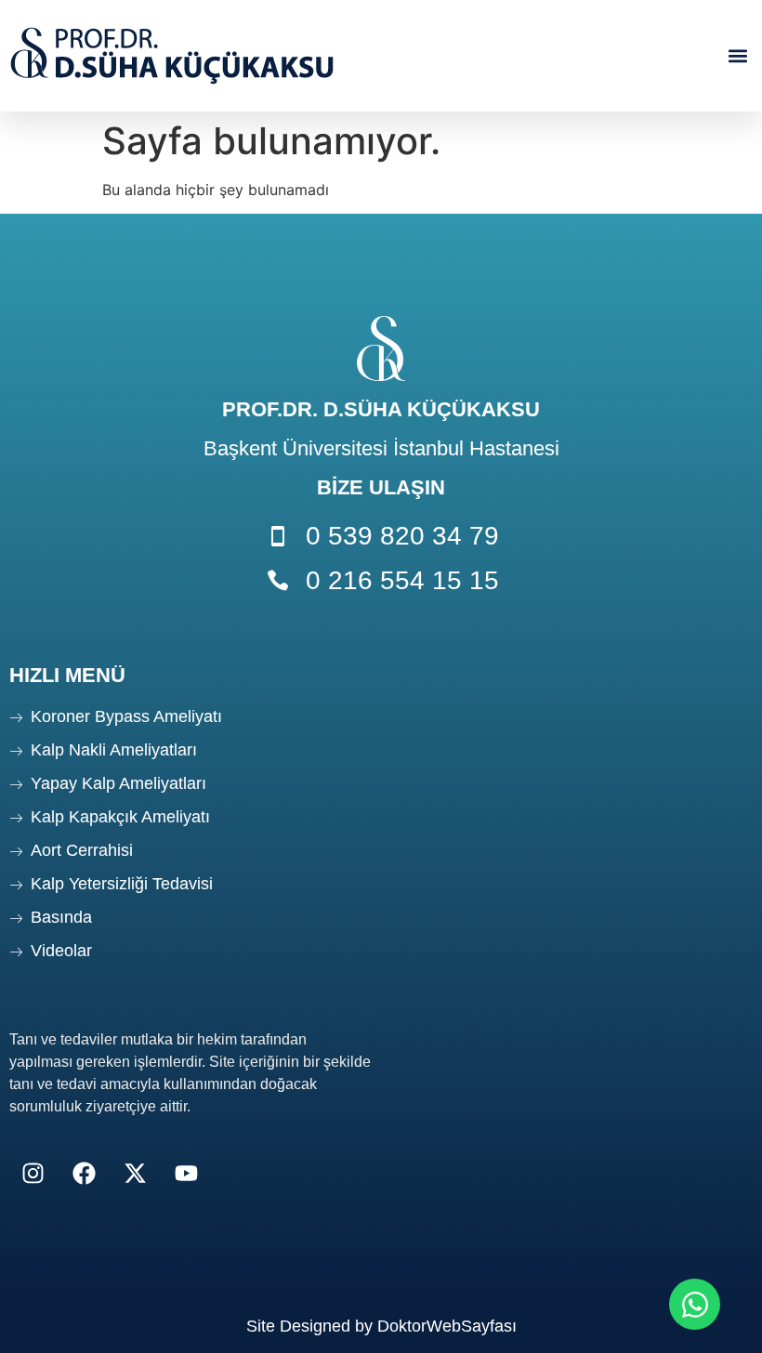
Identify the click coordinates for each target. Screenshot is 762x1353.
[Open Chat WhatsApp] (694, 1304)
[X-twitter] (135, 1173)
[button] (737, 56)
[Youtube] (186, 1173)
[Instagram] (32, 1173)
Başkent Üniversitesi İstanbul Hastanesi (381, 448)
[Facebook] (83, 1173)
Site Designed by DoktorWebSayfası (381, 1326)
